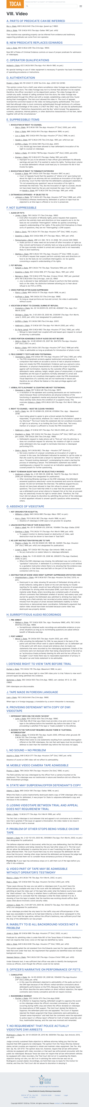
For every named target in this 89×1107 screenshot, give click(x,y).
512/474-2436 (46, 1095)
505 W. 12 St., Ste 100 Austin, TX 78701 (29, 1096)
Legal (66, 1095)
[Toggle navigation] (80, 6)
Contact (57, 1095)
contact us (58, 1103)
